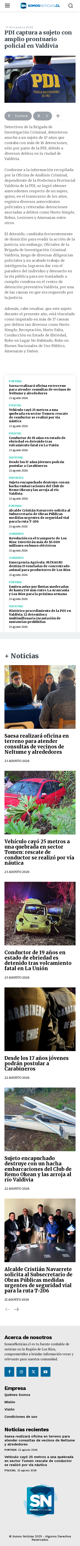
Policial (15, 405)
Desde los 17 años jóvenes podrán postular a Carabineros (36, 464)
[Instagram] (21, 1372)
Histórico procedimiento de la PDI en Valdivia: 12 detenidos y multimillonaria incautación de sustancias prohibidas (40, 616)
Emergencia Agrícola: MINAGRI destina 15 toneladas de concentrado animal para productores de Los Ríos (39, 566)
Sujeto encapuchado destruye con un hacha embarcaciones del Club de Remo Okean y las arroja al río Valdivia (39, 487)
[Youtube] (45, 1372)
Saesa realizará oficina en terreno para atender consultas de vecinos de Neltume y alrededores (40, 389)
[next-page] (16, 1309)
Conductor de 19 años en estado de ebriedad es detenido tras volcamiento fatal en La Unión (37, 441)
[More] (58, 116)
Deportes (16, 478)
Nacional (16, 457)
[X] (33, 1372)
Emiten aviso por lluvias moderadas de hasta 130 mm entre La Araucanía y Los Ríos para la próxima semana (39, 590)
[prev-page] (7, 1309)
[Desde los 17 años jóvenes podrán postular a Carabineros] (40, 1019)
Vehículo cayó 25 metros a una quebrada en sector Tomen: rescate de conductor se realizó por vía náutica (38, 415)
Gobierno (16, 534)
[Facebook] (9, 1372)
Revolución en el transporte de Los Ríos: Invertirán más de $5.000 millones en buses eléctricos (38, 542)
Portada (15, 381)
